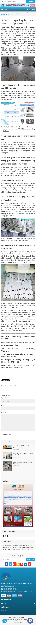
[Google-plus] (5, 536)
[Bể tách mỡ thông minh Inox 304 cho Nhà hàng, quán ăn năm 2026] (7, 466)
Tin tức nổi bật (8, 442)
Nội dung (4, 412)
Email (3, 405)
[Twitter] (7, 536)
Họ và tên (4, 398)
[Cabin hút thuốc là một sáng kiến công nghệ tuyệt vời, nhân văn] (7, 455)
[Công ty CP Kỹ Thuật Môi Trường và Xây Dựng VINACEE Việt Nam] (18, 5)
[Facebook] (3, 536)
